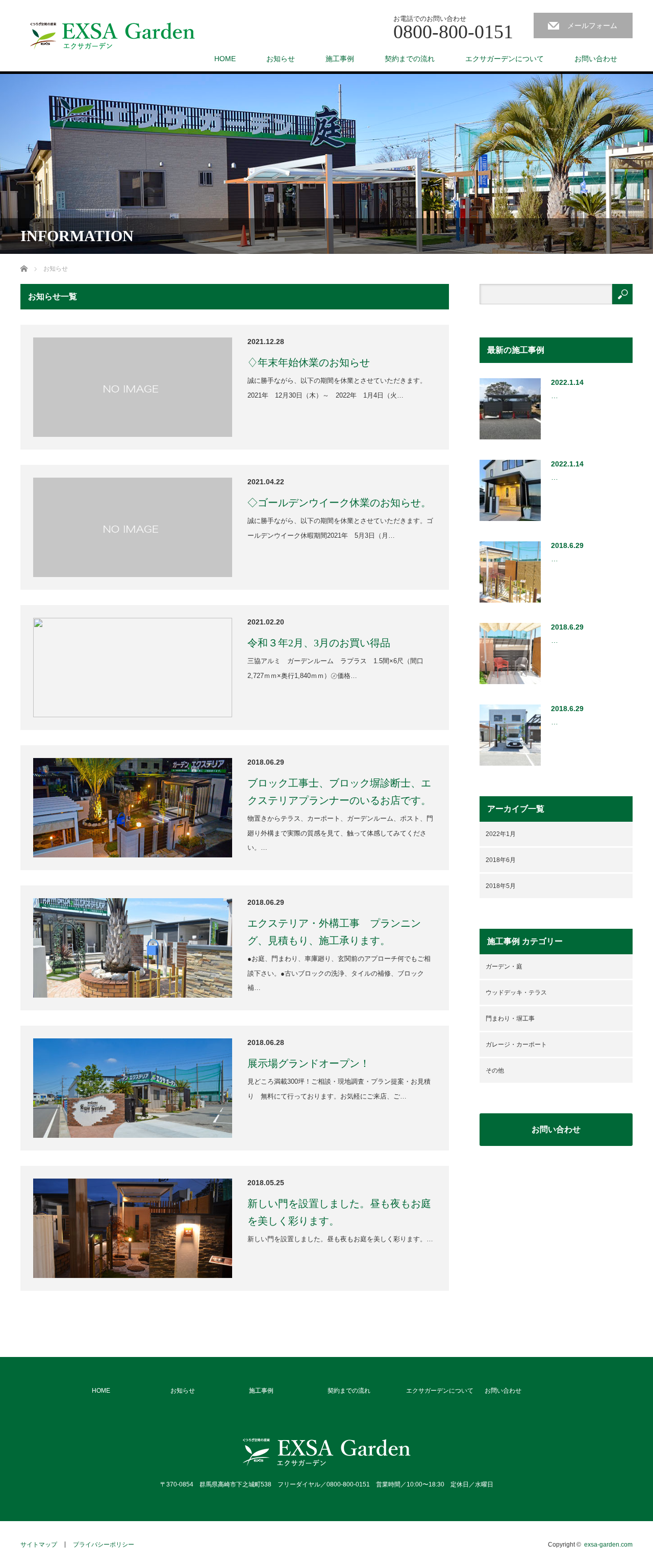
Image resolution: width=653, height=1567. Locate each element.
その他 (495, 1070)
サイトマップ (38, 1545)
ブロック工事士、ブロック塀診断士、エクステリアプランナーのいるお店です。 (339, 791)
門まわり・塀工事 (510, 1018)
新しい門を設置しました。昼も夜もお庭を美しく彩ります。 (339, 1212)
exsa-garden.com (608, 1544)
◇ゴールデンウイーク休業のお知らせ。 (339, 502)
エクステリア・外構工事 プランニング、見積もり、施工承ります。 (334, 932)
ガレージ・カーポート (516, 1044)
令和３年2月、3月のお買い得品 (318, 642)
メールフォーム (592, 25)
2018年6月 (501, 860)
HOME (225, 59)
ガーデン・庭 (504, 966)
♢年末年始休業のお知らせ (308, 362)
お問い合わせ (595, 59)
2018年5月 (501, 886)
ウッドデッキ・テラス (516, 992)
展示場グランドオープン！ (308, 1063)
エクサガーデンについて (504, 59)
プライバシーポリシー (103, 1545)
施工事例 (339, 59)
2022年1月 (501, 834)
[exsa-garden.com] (112, 36)
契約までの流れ (410, 59)
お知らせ (280, 59)
